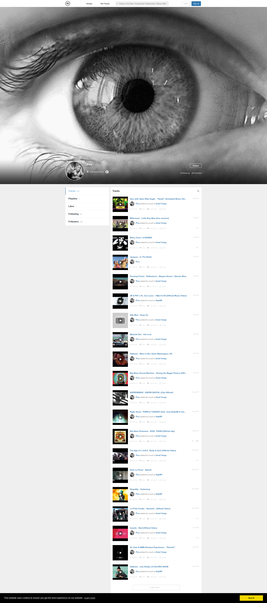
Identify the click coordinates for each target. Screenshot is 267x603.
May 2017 (195, 392)
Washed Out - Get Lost (140, 334)
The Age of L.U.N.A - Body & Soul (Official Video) (153, 450)
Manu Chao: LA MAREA (141, 237)
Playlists (74, 198)
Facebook (107, 172)
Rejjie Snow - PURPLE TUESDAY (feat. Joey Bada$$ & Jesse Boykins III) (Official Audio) (171, 412)
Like (143, 209)
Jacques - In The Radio (141, 257)
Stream (89, 4)
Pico (138, 204)
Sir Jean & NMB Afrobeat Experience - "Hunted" (152, 547)
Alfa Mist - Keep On (139, 315)
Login (186, 4)
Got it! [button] (251, 598)
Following (75, 214)
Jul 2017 (196, 218)
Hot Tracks (105, 4)
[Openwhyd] (67, 3)
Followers (75, 221)
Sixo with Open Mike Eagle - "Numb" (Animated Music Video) (159, 199)
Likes (72, 206)
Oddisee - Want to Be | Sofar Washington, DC (151, 354)
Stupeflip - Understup (140, 489)
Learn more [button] (89, 598)
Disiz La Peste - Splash (141, 470)
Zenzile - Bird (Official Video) (143, 528)
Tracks (73, 191)
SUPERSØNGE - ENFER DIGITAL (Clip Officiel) (151, 392)
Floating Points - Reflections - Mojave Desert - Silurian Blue (158, 276)
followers (196, 173)
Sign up (196, 4)
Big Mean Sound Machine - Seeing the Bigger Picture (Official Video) (162, 373)
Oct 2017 (196, 198)
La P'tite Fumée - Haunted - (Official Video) (150, 508)
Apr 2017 (196, 528)
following (185, 173)
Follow (196, 166)
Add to (135, 209)
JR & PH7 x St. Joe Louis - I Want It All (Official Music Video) (158, 296)
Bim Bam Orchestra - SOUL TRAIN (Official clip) (152, 431)
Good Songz (161, 204)
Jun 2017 (196, 276)
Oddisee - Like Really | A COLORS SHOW (149, 567)
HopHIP (159, 300)
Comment (153, 209)
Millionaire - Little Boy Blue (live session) (149, 218)
